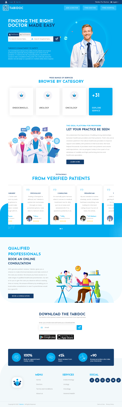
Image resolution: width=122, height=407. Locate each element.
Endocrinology (68, 380)
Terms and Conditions (44, 389)
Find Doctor (90, 8)
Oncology (67, 389)
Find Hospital (108, 8)
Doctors (39, 384)
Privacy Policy (110, 404)
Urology (66, 384)
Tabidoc (21, 404)
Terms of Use (101, 404)
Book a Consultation (21, 296)
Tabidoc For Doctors (102, 2)
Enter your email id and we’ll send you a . (57, 323)
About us (39, 394)
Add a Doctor (72, 8)
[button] (61, 228)
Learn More (75, 162)
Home (38, 380)
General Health (69, 394)
